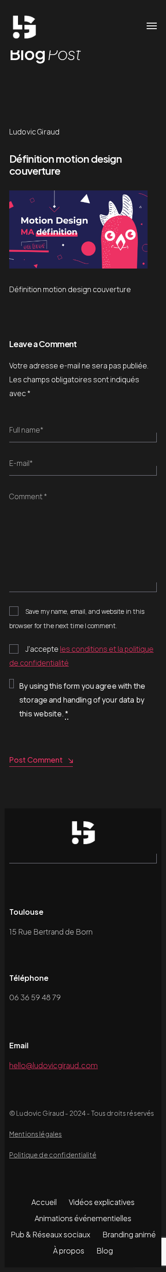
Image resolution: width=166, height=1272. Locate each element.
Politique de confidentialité (52, 1154)
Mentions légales (35, 1134)
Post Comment (36, 759)
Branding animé (129, 1234)
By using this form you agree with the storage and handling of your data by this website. (82, 700)
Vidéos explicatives (102, 1202)
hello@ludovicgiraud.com (53, 1065)
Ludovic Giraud (34, 132)
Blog (104, 1250)
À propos (68, 1250)
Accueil (44, 1202)
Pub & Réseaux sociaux (50, 1234)
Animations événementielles (83, 1218)
